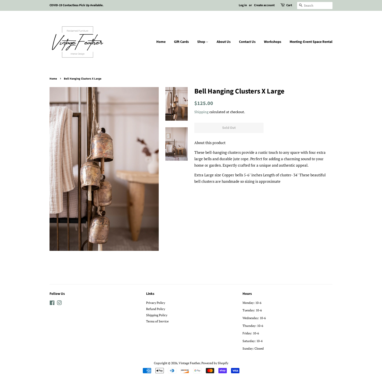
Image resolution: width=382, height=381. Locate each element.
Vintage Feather (189, 363)
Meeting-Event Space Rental (311, 41)
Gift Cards (181, 41)
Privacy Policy (155, 303)
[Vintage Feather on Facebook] (52, 303)
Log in (243, 5)
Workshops (272, 41)
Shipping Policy (156, 315)
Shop (201, 41)
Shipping (201, 111)
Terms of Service (157, 321)
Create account (264, 5)
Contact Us (247, 41)
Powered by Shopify (214, 363)
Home (161, 41)
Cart (289, 5)
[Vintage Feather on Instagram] (59, 303)
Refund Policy (155, 309)
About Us (224, 41)
